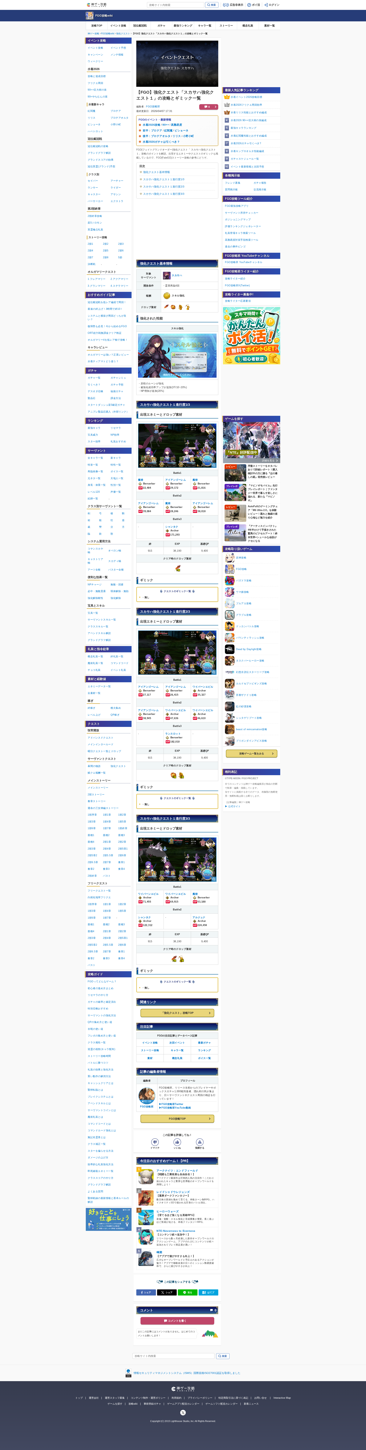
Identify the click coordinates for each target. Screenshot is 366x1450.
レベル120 (94, 491)
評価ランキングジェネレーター (243, 226)
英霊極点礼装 (95, 229)
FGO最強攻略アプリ (237, 205)
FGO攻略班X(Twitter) (237, 285)
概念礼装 (247, 25)
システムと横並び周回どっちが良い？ (107, 317)
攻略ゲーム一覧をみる (251, 753)
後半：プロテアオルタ (157, 136)
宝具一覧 (93, 613)
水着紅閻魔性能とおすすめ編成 (249, 135)
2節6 (121, 250)
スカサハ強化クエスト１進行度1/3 (163, 179)
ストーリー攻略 (150, 1050)
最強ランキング (183, 25)
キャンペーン (95, 54)
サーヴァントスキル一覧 (102, 619)
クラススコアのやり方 (100, 1177)
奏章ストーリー (97, 801)
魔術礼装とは (95, 1116)
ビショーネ (182, 130)
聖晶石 (92, 398)
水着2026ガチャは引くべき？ (161, 141)
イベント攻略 (118, 25)
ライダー (116, 187)
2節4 (90, 250)
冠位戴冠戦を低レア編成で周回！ (107, 302)
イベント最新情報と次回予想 (247, 166)
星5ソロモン (95, 222)
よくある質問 (95, 1191)
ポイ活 (256, 4)
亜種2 (106, 835)
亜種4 (91, 841)
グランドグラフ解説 (99, 152)
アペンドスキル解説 (99, 633)
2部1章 (107, 841)
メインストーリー (98, 787)
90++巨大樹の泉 (97, 89)
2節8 (105, 257)
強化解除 (116, 598)
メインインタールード (100, 744)
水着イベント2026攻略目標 (246, 97)
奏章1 (121, 862)
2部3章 (92, 848)
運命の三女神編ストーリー (103, 808)
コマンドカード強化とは (102, 1130)
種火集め (116, 707)
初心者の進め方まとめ (100, 988)
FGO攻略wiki (104, 15)
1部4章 (107, 821)
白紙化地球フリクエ (99, 897)
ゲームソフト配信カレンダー (221, 1403)
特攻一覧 (93, 464)
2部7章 (107, 862)
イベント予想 (118, 47)
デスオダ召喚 (95, 391)
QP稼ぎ (115, 714)
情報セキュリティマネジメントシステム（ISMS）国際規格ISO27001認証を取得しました (187, 1372)
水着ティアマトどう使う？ (103, 361)
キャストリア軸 (95, 561)
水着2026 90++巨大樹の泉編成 (248, 120)
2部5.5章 (108, 855)
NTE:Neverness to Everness (176, 1230)
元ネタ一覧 (94, 478)
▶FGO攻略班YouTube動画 (175, 1107)
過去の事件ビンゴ (235, 246)
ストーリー (226, 25)
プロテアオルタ (120, 117)
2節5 (105, 250)
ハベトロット (95, 131)
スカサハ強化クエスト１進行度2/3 (163, 186)
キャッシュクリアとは (100, 1083)
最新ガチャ (204, 1042)
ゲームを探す (115, 1403)
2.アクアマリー (119, 279)
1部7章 (107, 828)
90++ (165, 124)
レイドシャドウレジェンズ (173, 1191)
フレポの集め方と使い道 (102, 1035)
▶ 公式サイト (233, 806)
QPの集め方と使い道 (100, 1022)
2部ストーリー (96, 794)
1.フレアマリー (96, 279)
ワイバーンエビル (203, 686)
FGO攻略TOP (177, 1118)
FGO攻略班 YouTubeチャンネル (243, 262)
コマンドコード (120, 663)
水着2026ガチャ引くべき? (246, 143)
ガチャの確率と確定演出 (102, 1001)
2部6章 (122, 855)
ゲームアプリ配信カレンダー (183, 1403)
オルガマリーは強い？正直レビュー (108, 354)
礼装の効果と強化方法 (100, 1069)
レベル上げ (94, 714)
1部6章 (92, 828)
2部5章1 (123, 848)
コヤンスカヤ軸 (95, 550)
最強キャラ (94, 427)
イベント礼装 (118, 670)
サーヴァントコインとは (102, 1110)
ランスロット (173, 733)
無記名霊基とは (97, 1137)
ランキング (204, 1050)
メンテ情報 (117, 54)
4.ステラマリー (119, 285)
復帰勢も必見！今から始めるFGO (107, 326)
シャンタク (171, 526)
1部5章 (122, 821)
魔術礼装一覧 (95, 663)
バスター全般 (116, 569)
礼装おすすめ (118, 441)
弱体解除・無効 (120, 591)
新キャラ (116, 457)
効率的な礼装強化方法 (100, 1164)
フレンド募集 (232, 182)
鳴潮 (159, 1252)
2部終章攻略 (95, 216)
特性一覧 (116, 464)
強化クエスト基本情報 (156, 172)
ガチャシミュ (118, 377)
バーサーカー (95, 201)
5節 (120, 257)
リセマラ (116, 427)
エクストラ (117, 201)
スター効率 (94, 441)
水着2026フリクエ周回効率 (246, 104)
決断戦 (92, 264)
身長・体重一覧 (97, 485)
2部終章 (92, 875)
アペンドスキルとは (99, 1103)
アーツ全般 (94, 569)
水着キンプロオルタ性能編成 (247, 151)
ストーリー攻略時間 (99, 1056)
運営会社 (94, 1397)
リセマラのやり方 (98, 995)
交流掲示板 (260, 189)
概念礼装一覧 (95, 656)
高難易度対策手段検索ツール (241, 239)
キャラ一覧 (204, 25)
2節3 (121, 243)
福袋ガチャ (117, 391)
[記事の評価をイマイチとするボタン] (155, 1142)
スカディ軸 (114, 561)
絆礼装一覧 (117, 656)
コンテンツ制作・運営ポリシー (148, 1397)
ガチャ (161, 25)
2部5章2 (92, 855)
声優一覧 (116, 491)
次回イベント (177, 1042)
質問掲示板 (231, 189)
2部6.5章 (93, 862)
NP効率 (115, 434)
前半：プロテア (152, 130)
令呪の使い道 (95, 1029)
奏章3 (106, 868)
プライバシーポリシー (200, 1397)
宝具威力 (93, 434)
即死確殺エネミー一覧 (100, 1171)
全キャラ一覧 (95, 457)
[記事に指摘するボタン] (200, 1142)
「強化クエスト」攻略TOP (177, 1012)
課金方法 (116, 398)
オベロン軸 (114, 550)
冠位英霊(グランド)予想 (101, 166)
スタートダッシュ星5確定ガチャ (106, 404)
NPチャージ (95, 584)
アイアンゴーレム (175, 479)
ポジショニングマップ (238, 219)
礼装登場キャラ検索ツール (240, 233)
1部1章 (107, 814)
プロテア (116, 110)
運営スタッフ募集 (115, 1397)
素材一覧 (269, 25)
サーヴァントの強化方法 (102, 1015)
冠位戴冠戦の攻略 (98, 146)
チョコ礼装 (94, 670)
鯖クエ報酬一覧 (97, 772)
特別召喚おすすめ (98, 1008)
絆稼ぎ (92, 707)
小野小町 (188, 136)
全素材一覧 (94, 693)
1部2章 (122, 814)
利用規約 (176, 1397)
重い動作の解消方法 (99, 1076)
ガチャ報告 (260, 182)
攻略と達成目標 (97, 76)
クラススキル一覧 (98, 626)
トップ (79, 1397)
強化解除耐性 (95, 598)
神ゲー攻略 (93, 33)
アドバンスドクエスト (100, 737)
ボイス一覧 (204, 1058)
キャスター (94, 194)
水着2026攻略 (151, 124)
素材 (149, 1058)
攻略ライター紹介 (235, 278)
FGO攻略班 (153, 106)
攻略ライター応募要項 (238, 300)
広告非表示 (236, 4)
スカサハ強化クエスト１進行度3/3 (163, 193)
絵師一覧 (93, 498)
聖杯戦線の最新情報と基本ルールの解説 (108, 1200)
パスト (107, 875)
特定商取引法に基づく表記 (233, 1397)
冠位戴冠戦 (140, 25)
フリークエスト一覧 (99, 890)
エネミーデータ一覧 (99, 686)
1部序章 (92, 814)
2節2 (105, 243)
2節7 (90, 257)
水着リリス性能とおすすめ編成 (249, 112)
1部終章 (122, 828)
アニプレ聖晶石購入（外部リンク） (108, 411)
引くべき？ (94, 384)
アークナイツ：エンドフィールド (177, 1170)
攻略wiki (133, 1403)
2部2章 (122, 841)
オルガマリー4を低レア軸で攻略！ (108, 339)
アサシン (116, 194)
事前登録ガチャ (152, 1403)
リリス (177, 136)
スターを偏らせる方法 (100, 1150)
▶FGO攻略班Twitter (171, 1104)
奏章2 (91, 868)
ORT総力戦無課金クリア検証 (104, 333)
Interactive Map (282, 1397)
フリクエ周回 (95, 83)
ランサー (93, 187)
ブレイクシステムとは (100, 1096)
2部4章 (107, 848)
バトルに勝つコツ (98, 1062)
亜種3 (121, 835)
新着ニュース (251, 1403)
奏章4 (121, 868)
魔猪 (140, 479)
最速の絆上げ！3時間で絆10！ (105, 308)
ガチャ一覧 (94, 377)
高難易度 (176, 124)
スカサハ (177, 275)
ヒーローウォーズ (168, 1211)
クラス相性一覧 (97, 1042)
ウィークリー (95, 61)
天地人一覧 (117, 478)
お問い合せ (260, 1397)
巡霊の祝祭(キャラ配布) (101, 1049)
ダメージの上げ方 (98, 1157)
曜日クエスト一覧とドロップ (104, 751)
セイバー (93, 180)
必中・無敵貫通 (97, 591)
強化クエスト (123, 33)
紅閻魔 (168, 130)
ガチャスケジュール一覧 (245, 158)
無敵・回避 (117, 584)
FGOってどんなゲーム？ (102, 981)
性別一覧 (116, 485)
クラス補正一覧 (97, 1144)
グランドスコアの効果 (100, 159)
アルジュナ (199, 917)
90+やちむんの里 (98, 96)
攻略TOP (96, 25)
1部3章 (92, 821)
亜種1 (91, 835)
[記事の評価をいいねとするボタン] (177, 1142)
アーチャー (117, 180)
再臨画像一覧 (95, 471)
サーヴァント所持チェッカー (241, 212)
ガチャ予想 (117, 384)
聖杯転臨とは (95, 1089)
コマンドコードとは (99, 1123)
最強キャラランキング (243, 127)
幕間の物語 (94, 766)
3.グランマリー (96, 285)
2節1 (90, 243)
